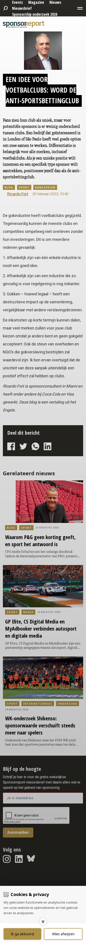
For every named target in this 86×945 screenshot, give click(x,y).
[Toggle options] (43, 921)
